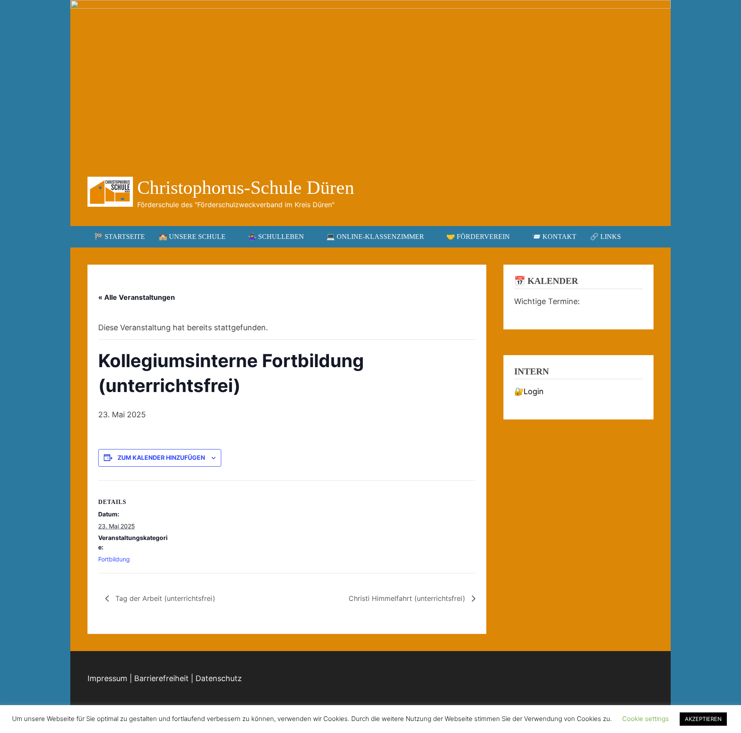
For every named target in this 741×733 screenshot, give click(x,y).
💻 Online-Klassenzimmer (375, 236)
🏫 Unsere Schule (192, 236)
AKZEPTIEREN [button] (703, 718)
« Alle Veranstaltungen (136, 297)
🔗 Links (605, 236)
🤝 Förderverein (478, 236)
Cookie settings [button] (645, 719)
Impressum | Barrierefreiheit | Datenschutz (164, 678)
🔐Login (529, 391)
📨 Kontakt (554, 236)
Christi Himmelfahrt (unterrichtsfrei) (408, 598)
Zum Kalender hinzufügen (161, 457)
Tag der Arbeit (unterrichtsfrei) (164, 598)
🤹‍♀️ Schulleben (276, 236)
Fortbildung (114, 559)
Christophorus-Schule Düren (245, 187)
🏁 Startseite (119, 236)
